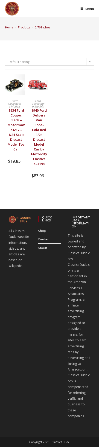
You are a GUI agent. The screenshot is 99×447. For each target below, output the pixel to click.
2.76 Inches (42, 27)
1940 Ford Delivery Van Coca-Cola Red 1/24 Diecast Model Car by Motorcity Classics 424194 (39, 137)
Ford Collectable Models (14, 103)
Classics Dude (61, 442)
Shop (42, 231)
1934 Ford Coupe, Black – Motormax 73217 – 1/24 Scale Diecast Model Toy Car (16, 129)
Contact (44, 239)
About (42, 248)
